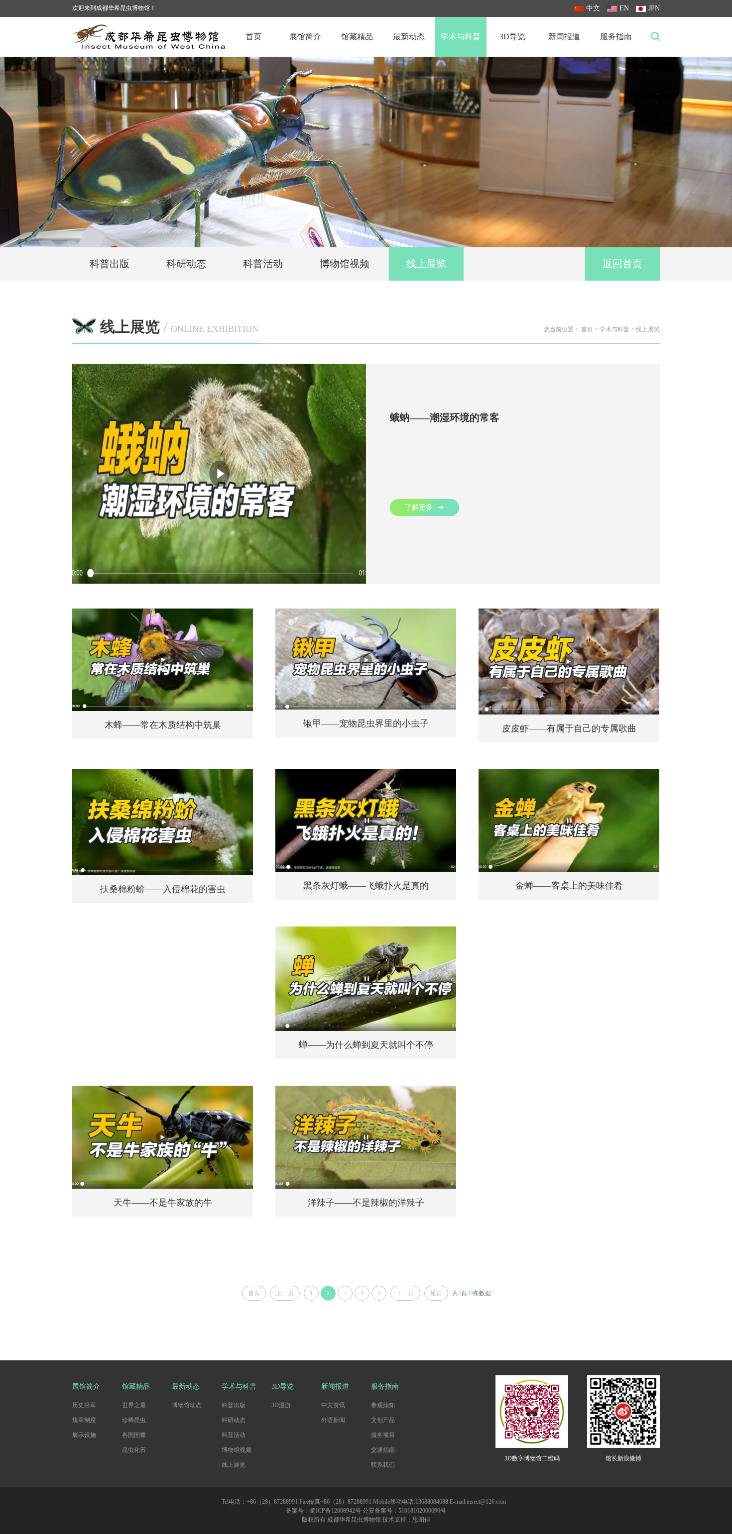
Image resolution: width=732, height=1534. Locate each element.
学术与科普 (461, 36)
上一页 (285, 1293)
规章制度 (84, 1420)
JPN (654, 8)
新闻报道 (564, 36)
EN (624, 8)
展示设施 (84, 1435)
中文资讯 (333, 1405)
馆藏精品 (357, 36)
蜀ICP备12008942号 (335, 1510)
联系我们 (383, 1464)
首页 (253, 36)
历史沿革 (84, 1405)
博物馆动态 (187, 1405)
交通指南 (383, 1449)
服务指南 (616, 36)
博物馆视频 (344, 263)
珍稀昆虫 (134, 1420)
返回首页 (622, 263)
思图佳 (421, 1519)
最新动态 (409, 36)
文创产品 (383, 1420)
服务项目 (383, 1435)
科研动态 (186, 263)
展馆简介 (305, 36)
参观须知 (383, 1405)
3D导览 (512, 36)
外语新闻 (333, 1420)
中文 (593, 8)
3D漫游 (281, 1405)
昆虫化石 (134, 1449)
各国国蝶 (134, 1435)
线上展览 (426, 263)
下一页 (405, 1293)
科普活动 (263, 263)
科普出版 (109, 263)
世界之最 (134, 1405)
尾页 (436, 1293)
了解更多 (419, 507)
